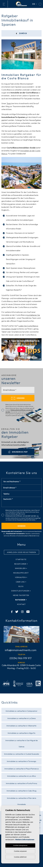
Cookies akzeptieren (20, 845)
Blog (21, 586)
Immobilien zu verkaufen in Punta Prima (21, 783)
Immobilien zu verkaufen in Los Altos (21, 776)
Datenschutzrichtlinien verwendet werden (20, 516)
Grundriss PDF (19, 452)
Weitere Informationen (24, 839)
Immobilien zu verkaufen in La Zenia (22, 718)
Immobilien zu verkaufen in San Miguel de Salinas (21, 743)
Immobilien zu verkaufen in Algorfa (21, 733)
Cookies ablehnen (20, 857)
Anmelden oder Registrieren (21, 552)
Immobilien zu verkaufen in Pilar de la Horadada (21, 801)
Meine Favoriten (21, 595)
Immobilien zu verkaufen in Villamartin (21, 726)
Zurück (23, 33)
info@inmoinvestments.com (20, 650)
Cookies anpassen (20, 851)
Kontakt (21, 604)
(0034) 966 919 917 (21, 658)
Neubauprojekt (21, 573)
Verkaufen (20, 577)
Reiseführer (20, 564)
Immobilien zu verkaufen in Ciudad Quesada (21, 754)
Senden (20, 398)
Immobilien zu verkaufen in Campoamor (21, 711)
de (34, 4)
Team (9, 103)
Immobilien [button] (20, 568)
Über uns (20, 582)
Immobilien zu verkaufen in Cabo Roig (21, 791)
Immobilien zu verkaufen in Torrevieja (21, 761)
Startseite (21, 559)
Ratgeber (20, 600)
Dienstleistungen (20, 591)
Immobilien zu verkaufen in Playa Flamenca (22, 769)
